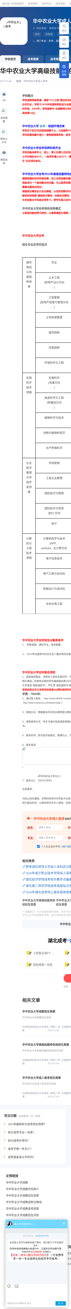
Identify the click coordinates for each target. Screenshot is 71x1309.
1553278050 (45, 780)
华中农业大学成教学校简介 (22, 1189)
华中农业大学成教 (17, 1182)
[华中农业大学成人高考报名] (64, 53)
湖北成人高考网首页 (13, 3)
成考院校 (33, 3)
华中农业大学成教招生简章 (22, 1195)
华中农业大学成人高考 (35, 81)
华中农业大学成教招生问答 (22, 1215)
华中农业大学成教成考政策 (22, 1208)
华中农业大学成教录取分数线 (24, 1202)
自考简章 (55, 59)
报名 (64, 57)
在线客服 (64, 73)
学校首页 (10, 59)
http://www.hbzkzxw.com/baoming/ (41, 702)
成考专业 (46, 3)
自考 (42, 126)
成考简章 (33, 59)
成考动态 (60, 3)
